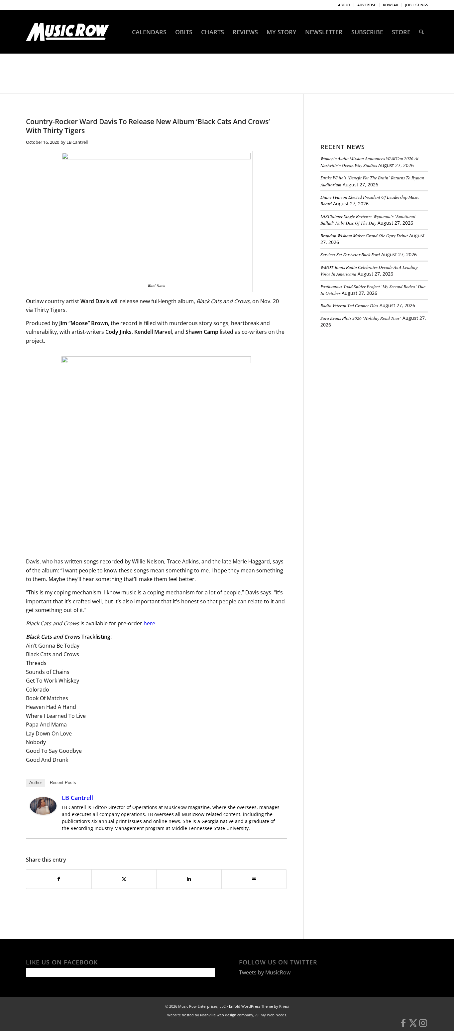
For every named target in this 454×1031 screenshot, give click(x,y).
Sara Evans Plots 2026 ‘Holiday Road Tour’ (360, 318)
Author (35, 782)
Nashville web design (218, 1014)
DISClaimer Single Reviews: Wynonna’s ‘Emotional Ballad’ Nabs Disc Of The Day (367, 219)
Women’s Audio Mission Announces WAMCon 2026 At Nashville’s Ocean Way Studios (369, 161)
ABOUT (344, 4)
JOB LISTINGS (416, 4)
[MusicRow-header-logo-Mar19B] (67, 32)
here (149, 623)
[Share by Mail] (254, 879)
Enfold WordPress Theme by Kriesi (259, 1006)
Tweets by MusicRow (264, 972)
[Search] (421, 32)
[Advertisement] (370, 379)
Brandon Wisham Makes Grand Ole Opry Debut (364, 235)
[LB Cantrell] (43, 812)
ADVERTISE (366, 4)
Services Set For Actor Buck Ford (350, 254)
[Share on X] (124, 879)
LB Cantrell (77, 142)
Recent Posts (63, 782)
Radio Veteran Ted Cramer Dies (349, 305)
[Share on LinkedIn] (189, 879)
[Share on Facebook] (58, 879)
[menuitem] (344, 5)
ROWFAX (390, 4)
